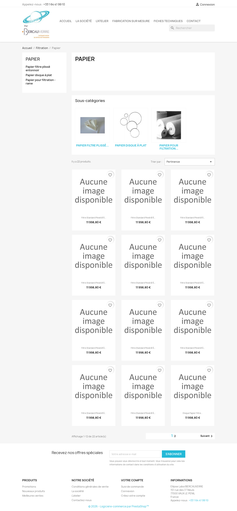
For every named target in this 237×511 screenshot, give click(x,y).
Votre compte (132, 480)
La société (84, 21)
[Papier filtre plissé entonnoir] (92, 125)
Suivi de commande (132, 486)
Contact (194, 21)
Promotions (29, 486)
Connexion (127, 491)
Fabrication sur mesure (131, 21)
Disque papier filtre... (192, 413)
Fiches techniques (168, 21)
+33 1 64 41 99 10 (54, 4)
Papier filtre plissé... (92, 145)
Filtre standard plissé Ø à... (93, 217)
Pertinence (190, 162)
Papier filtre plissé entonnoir (38, 68)
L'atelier (102, 21)
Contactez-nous (82, 500)
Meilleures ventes (32, 495)
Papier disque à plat (39, 75)
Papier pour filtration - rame (41, 81)
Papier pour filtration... (168, 147)
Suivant (207, 436)
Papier (33, 59)
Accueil (66, 21)
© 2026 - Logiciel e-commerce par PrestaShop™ (118, 506)
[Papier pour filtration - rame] (168, 125)
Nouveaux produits (33, 491)
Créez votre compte (133, 495)
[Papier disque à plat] (130, 125)
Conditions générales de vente (90, 486)
